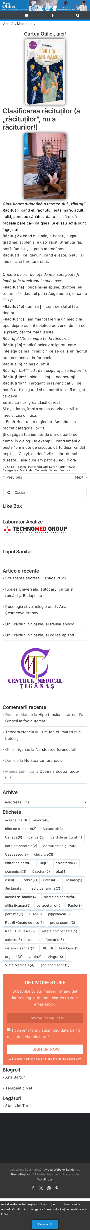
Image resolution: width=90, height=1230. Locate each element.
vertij (35, 957)
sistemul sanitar (20, 948)
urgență (13, 957)
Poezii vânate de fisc (24, 922)
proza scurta (62, 922)
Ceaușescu (16, 854)
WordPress (45, 1179)
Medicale (24, 23)
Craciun (41, 871)
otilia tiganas (18, 905)
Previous (14, 477)
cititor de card (19, 863)
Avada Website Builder (60, 1169)
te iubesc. (69, 948)
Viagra (55, 957)
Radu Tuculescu (20, 931)
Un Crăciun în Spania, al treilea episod (39, 624)
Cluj (44, 863)
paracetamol (49, 905)
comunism (15, 871)
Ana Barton (15, 1077)
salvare (13, 940)
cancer (36, 837)
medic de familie (44, 888)
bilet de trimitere (20, 829)
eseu (11, 880)
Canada (13, 837)
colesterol (66, 863)
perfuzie (14, 914)
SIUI (47, 948)
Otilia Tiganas (16, 466)
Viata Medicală (20, 965)
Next (79, 477)
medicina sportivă (61, 897)
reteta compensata (59, 931)
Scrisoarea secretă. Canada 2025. (36, 578)
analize (41, 820)
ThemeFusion (20, 1174)
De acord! (45, 1224)
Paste (75, 905)
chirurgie (44, 854)
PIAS (35, 914)
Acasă (8, 23)
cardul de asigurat (60, 846)
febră (30, 880)
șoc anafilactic (55, 965)
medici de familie (21, 897)
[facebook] (53, 15)
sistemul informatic (46, 940)
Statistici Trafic (19, 1106)
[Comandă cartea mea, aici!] (45, 40)
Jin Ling (14, 888)
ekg (61, 871)
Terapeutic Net (18, 1088)
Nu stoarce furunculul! (56, 749)
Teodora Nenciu (19, 732)
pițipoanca (59, 914)
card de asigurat (66, 837)
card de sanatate (21, 846)
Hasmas (73, 880)
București (53, 829)
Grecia (51, 880)
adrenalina (16, 820)
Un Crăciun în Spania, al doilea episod (39, 635)
